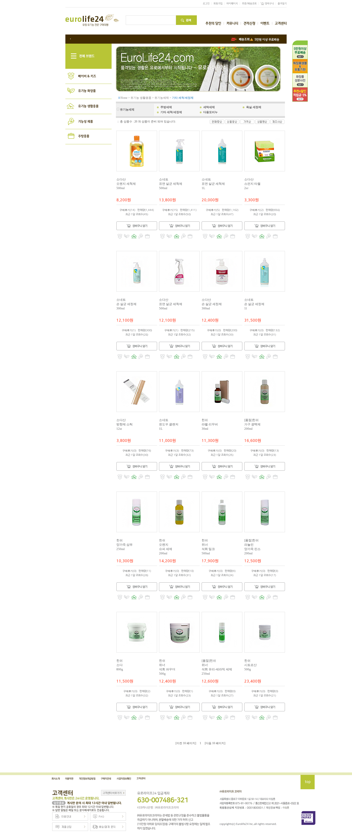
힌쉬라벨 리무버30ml (210, 424)
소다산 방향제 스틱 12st (124, 424)
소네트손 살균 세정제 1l (254, 304)
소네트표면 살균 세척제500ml (170, 184)
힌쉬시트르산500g (250, 665)
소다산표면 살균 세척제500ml (170, 304)
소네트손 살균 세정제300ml (126, 304)
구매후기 (124, 210)
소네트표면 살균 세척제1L (213, 184)
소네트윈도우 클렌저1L (168, 424)
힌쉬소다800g (119, 665)
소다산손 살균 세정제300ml (212, 304)
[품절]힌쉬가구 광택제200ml (252, 424)
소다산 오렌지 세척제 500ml (126, 184)
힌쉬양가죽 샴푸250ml (124, 545)
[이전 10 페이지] (186, 743)
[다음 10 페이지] (215, 743)
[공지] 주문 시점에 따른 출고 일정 (93, 38)
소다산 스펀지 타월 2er (252, 184)
